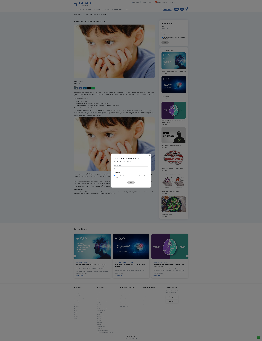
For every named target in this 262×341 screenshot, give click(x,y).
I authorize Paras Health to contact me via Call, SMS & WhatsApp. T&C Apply (131, 176)
